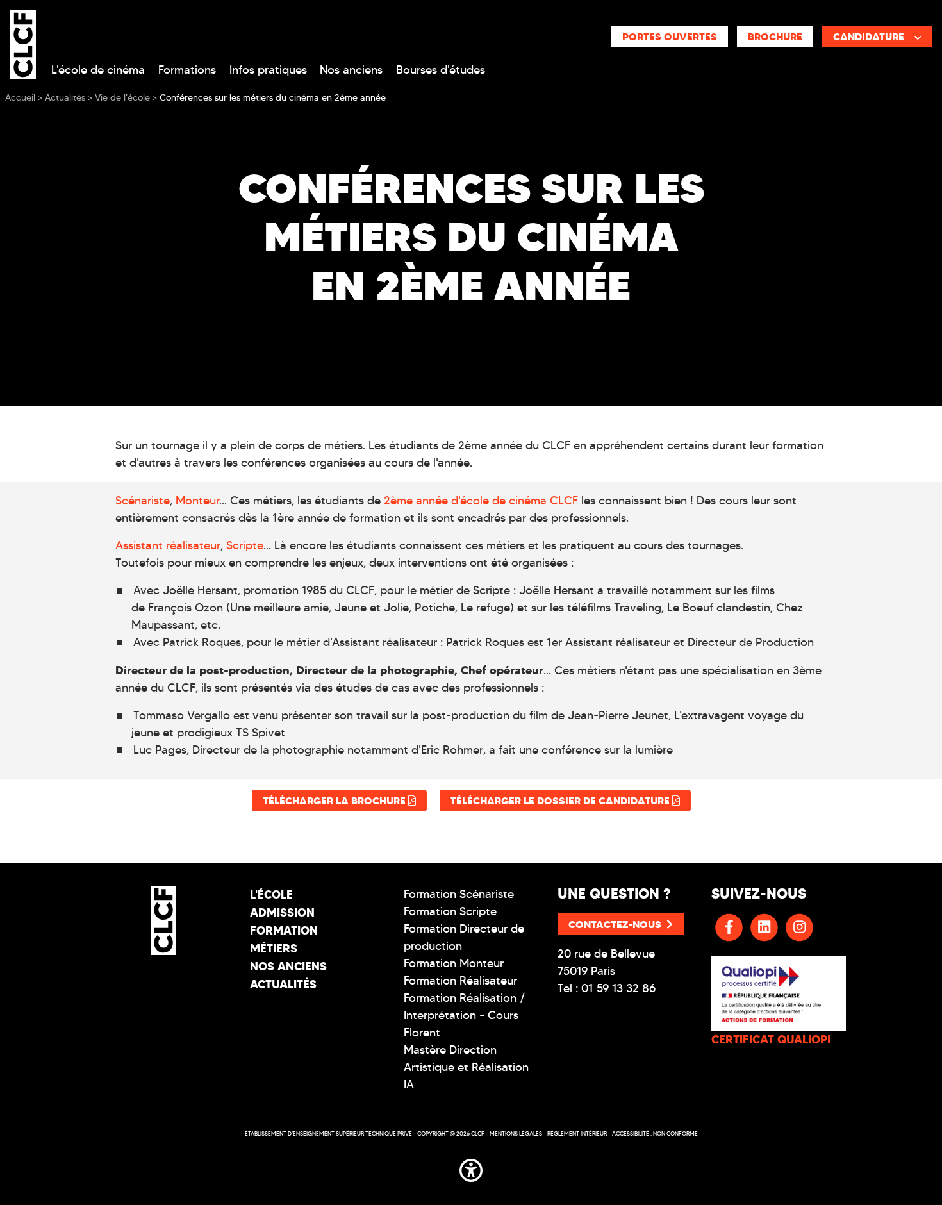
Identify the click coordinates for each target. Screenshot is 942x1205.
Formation (284, 930)
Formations (187, 70)
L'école (271, 894)
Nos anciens (351, 70)
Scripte (244, 545)
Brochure (775, 36)
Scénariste (142, 501)
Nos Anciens (288, 966)
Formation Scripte (450, 911)
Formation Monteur (454, 963)
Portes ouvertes (669, 36)
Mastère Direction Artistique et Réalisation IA (466, 1067)
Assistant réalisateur (167, 545)
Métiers (273, 948)
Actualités (283, 984)
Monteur (197, 501)
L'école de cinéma (98, 70)
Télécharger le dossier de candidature (561, 800)
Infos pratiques (268, 70)
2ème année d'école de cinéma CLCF (481, 501)
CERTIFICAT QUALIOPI (770, 1039)
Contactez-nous (614, 924)
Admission (282, 912)
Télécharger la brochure (335, 800)
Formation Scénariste (459, 894)
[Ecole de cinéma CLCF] (23, 42)
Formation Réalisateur (460, 981)
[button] (471, 1168)
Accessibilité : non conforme (655, 1133)
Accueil (20, 97)
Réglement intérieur (577, 1133)
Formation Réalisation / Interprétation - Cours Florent (464, 1015)
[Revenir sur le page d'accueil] (163, 920)
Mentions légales (516, 1133)
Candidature (868, 36)
